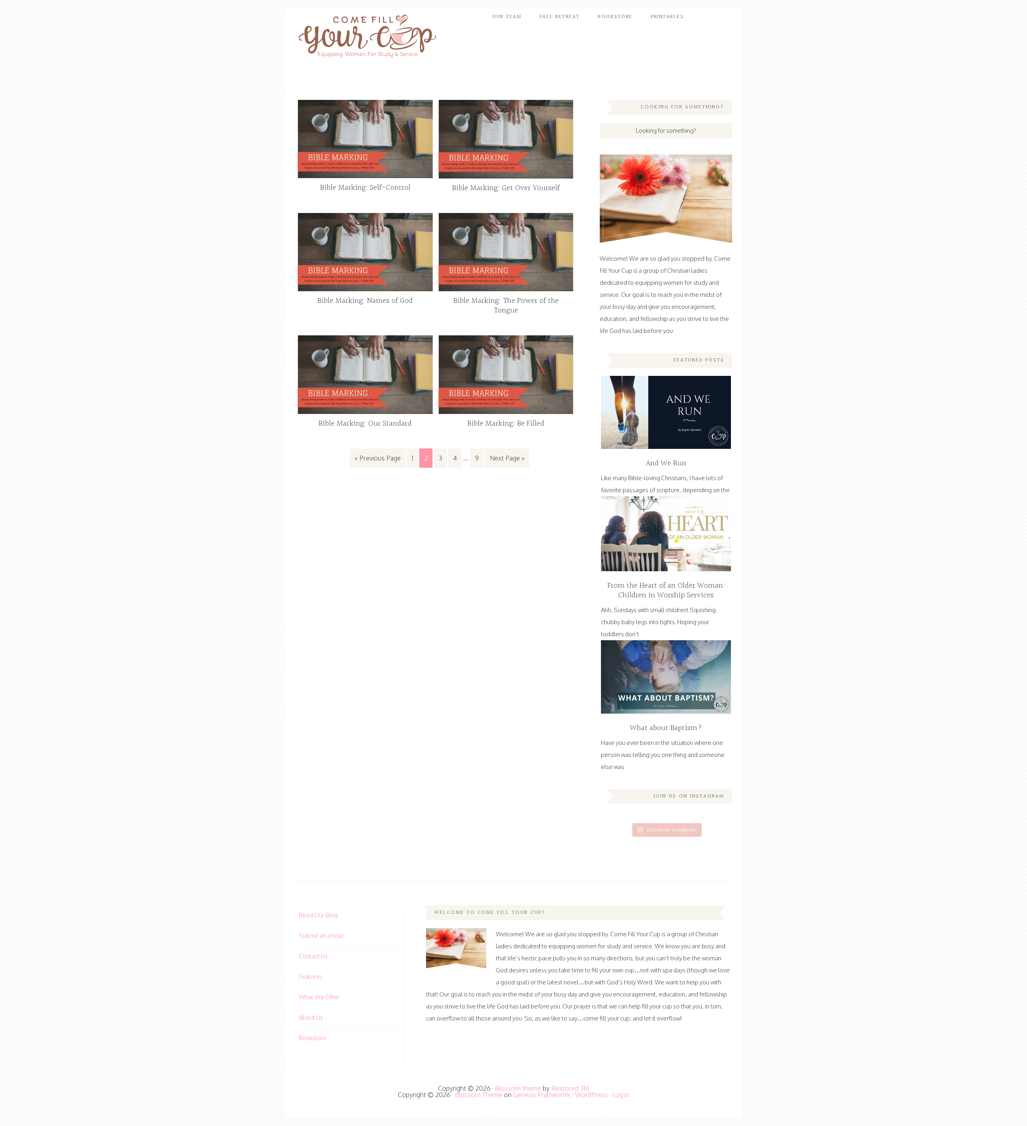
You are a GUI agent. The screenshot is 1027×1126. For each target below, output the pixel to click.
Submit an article (321, 935)
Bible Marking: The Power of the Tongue (506, 305)
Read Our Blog (318, 915)
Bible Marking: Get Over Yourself (506, 188)
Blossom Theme (478, 1095)
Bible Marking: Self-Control (365, 187)
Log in (620, 1095)
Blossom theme (518, 1088)
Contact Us (313, 956)
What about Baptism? (666, 728)
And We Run (666, 463)
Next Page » (507, 458)
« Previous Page (378, 458)
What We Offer (319, 997)
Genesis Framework (541, 1095)
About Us (311, 1017)
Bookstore (313, 1038)
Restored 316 (570, 1088)
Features (310, 976)
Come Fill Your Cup (367, 38)
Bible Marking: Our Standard (365, 423)
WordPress (591, 1095)
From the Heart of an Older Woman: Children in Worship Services (666, 590)
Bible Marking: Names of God (365, 300)
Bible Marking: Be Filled (505, 423)
